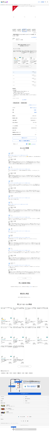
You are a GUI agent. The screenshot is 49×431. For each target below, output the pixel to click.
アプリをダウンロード (24, 393)
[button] (24, 39)
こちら (30, 286)
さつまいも (34, 107)
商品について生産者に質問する (24, 140)
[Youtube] (28, 421)
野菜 (31, 107)
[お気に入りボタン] (20, 51)
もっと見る (24, 278)
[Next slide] (35, 17)
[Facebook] (25, 421)
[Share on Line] (29, 144)
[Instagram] (23, 421)
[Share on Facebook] (26, 144)
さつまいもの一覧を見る (24, 66)
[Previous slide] (14, 17)
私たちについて (24, 137)
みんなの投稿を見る (33, 37)
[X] (21, 421)
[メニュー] (47, 2)
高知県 (35, 112)
